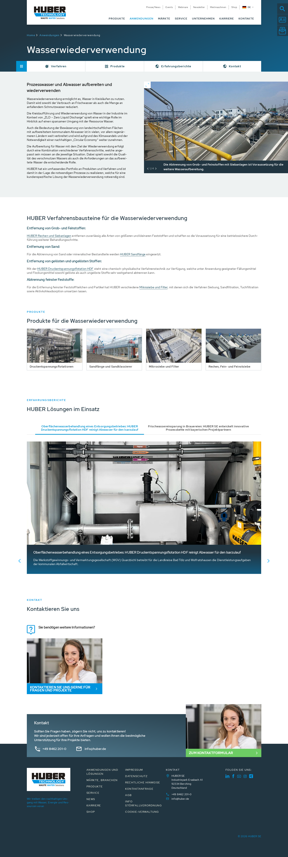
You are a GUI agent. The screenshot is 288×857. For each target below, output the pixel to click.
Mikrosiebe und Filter (153, 287)
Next (269, 561)
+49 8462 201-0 (54, 749)
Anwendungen (50, 35)
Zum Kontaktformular (211, 753)
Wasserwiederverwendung (82, 35)
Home (31, 35)
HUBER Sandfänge (133, 254)
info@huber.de (95, 749)
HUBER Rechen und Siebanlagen (49, 236)
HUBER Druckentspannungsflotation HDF (65, 269)
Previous (19, 561)
